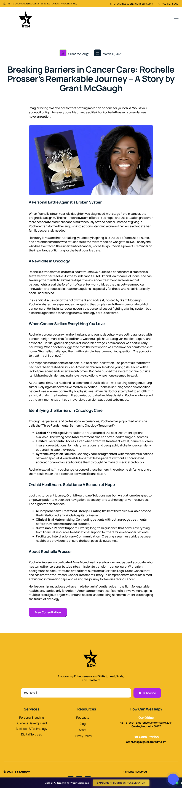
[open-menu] (176, 19)
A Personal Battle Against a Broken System (65, 202)
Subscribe (149, 693)
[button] (173, 779)
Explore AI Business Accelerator (121, 782)
